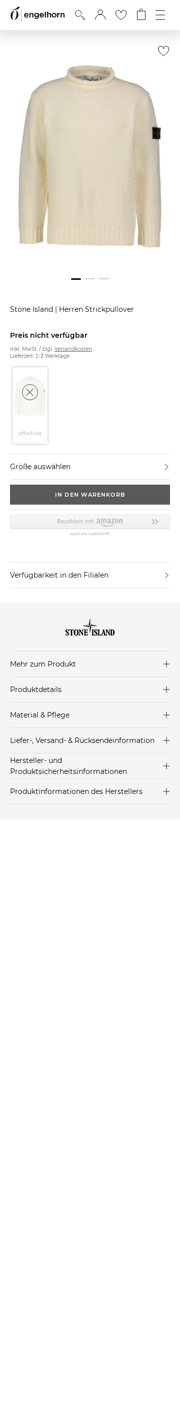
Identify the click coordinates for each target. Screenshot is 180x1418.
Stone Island (32, 309)
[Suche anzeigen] (80, 15)
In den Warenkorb (90, 494)
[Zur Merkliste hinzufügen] (161, 53)
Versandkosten (73, 349)
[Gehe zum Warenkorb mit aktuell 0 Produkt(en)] (141, 15)
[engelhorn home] (37, 14)
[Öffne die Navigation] (160, 15)
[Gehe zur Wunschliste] (121, 15)
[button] (100, 15)
